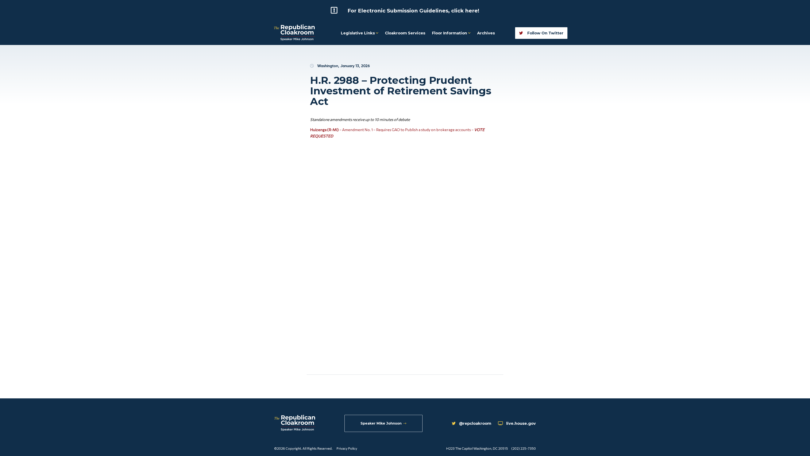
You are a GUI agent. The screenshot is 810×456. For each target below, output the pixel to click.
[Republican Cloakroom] (294, 33)
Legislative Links (358, 33)
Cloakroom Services (405, 33)
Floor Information (450, 33)
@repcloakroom (475, 423)
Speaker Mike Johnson (381, 423)
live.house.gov (521, 423)
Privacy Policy (346, 448)
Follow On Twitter (544, 33)
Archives (486, 33)
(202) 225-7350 (523, 448)
